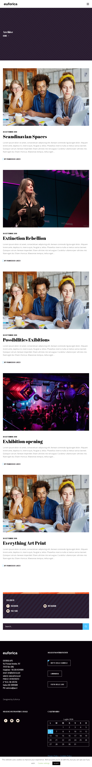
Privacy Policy (53, 756)
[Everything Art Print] (46, 503)
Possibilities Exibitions (26, 340)
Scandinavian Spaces (25, 137)
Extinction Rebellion (24, 238)
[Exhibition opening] (46, 402)
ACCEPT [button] (56, 763)
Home (5, 35)
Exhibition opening (23, 441)
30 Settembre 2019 (10, 132)
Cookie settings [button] (44, 763)
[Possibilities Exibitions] (46, 300)
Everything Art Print (24, 543)
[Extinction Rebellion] (46, 198)
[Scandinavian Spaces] (46, 97)
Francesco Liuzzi (13, 159)
